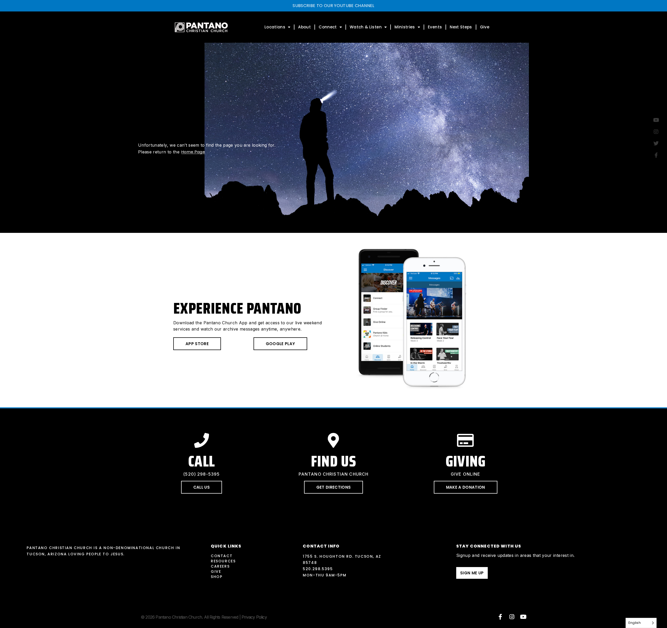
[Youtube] (523, 617)
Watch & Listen (366, 27)
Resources (223, 561)
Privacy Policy (254, 617)
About (304, 27)
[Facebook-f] (500, 617)
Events (435, 27)
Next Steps (461, 27)
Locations (274, 27)
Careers (220, 566)
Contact (221, 555)
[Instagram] (512, 617)
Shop (216, 576)
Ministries (404, 27)
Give (484, 27)
